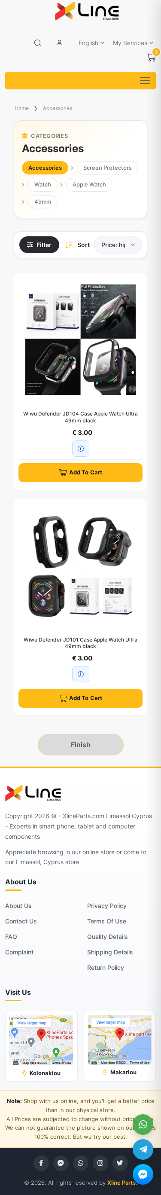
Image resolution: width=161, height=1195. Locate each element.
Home (22, 108)
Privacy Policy (107, 905)
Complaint (19, 952)
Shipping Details (110, 952)
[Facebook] (41, 1163)
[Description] (80, 448)
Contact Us (21, 921)
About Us (18, 905)
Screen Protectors (107, 167)
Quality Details (107, 936)
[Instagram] (100, 1163)
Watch (42, 184)
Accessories (57, 108)
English (88, 42)
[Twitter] (120, 1163)
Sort (83, 244)
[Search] (38, 43)
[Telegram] (143, 1149)
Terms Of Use (106, 921)
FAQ (11, 936)
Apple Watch (89, 184)
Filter (44, 244)
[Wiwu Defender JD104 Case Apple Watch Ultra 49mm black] (80, 339)
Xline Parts (121, 1182)
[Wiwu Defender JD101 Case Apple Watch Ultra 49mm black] (80, 565)
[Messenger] (143, 1174)
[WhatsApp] (143, 1124)
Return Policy (105, 967)
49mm (42, 201)
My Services (130, 42)
